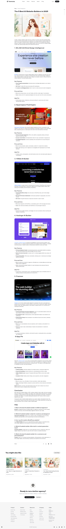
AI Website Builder (21, 360)
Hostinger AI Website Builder (19, 242)
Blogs (15, 8)
